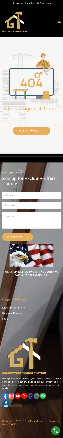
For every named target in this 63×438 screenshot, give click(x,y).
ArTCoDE (11, 424)
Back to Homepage (30, 131)
